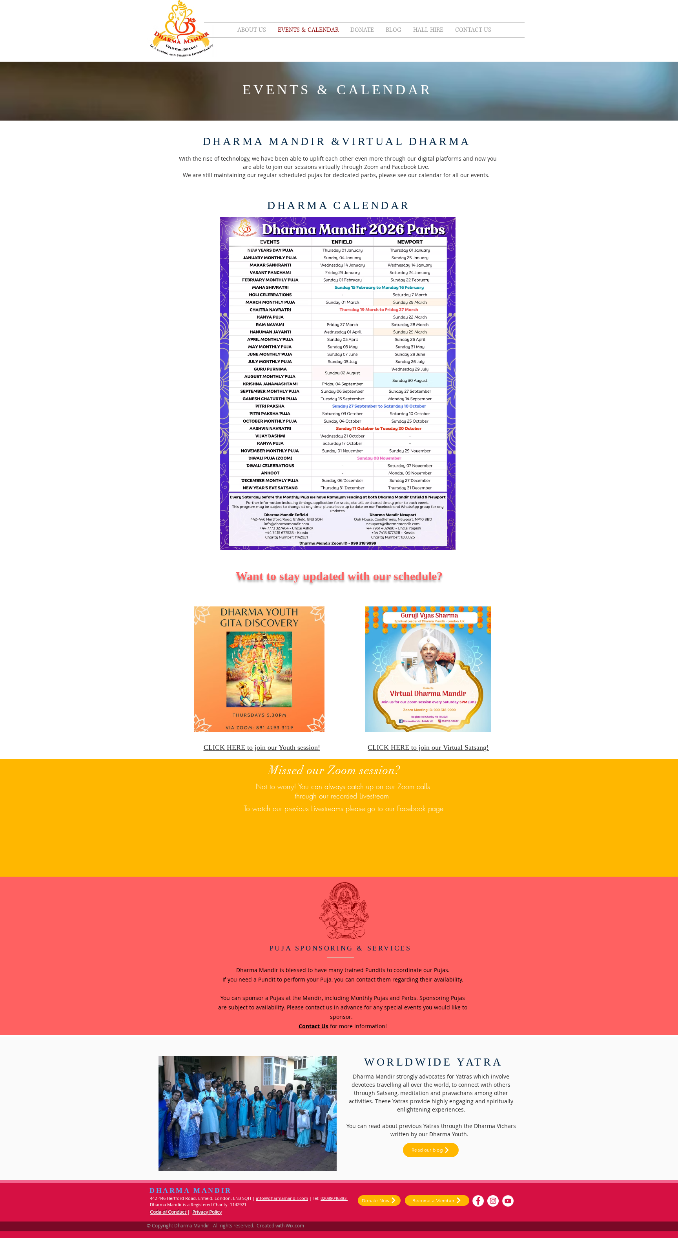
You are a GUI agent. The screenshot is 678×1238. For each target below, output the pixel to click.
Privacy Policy (207, 1212)
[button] (248, 1113)
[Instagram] (493, 1201)
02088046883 (334, 1198)
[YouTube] (508, 1201)
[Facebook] (478, 1201)
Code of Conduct (168, 1212)
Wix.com (295, 1225)
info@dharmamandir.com (282, 1198)
